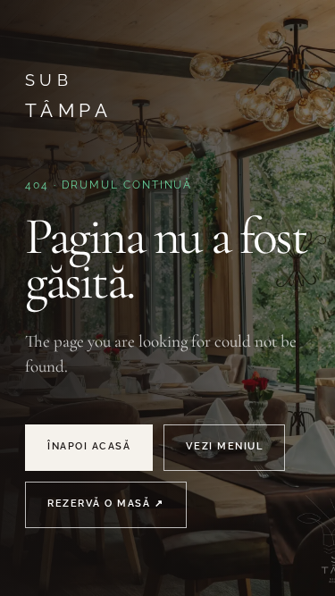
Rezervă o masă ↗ (105, 503)
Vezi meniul (224, 446)
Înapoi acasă (88, 446)
